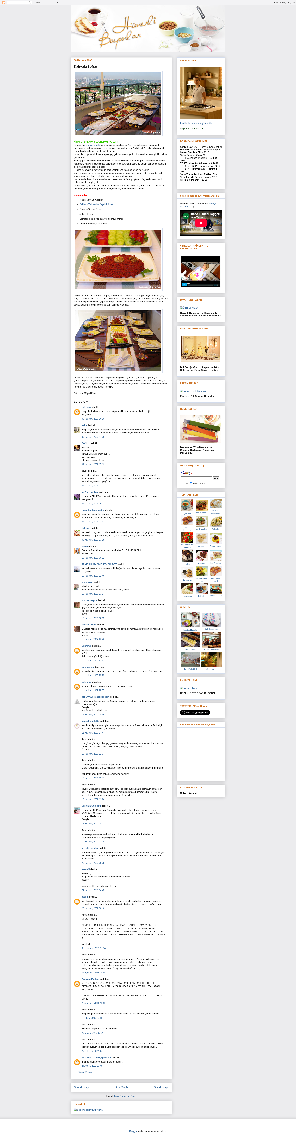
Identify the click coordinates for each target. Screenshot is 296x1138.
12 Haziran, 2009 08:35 (93, 714)
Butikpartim (88, 667)
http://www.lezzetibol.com (95, 697)
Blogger (133, 1131)
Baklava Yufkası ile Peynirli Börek (96, 204)
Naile (84, 425)
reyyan (85, 546)
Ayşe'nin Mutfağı (90, 979)
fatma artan (87, 582)
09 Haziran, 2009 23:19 (93, 539)
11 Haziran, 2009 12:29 (93, 639)
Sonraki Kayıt (82, 1087)
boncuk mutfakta (90, 721)
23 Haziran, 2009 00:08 (93, 863)
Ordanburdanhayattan (93, 510)
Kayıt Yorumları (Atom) (125, 1096)
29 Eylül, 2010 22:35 (92, 1051)
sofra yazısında (92, 145)
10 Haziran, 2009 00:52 (93, 557)
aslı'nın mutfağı (90, 492)
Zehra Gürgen (89, 624)
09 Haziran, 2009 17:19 (93, 464)
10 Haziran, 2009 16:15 (93, 618)
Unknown (86, 407)
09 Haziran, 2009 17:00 (93, 437)
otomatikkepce (89, 600)
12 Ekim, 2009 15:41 (92, 1018)
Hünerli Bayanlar (199, 483)
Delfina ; (86, 528)
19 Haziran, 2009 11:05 (93, 841)
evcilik (85, 896)
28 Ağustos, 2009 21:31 (93, 1003)
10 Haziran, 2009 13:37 (93, 594)
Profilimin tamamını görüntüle (196, 123)
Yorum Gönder (85, 1072)
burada (98, 298)
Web (186, 483)
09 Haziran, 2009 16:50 (93, 419)
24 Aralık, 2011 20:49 (92, 1066)
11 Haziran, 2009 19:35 (93, 690)
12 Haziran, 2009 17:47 (93, 732)
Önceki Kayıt (161, 1087)
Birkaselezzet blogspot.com (96, 1057)
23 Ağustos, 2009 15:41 (93, 972)
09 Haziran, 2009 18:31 (93, 503)
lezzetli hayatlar (90, 848)
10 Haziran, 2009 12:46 (93, 575)
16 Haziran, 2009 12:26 (93, 799)
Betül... (85, 443)
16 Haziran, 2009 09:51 (93, 778)
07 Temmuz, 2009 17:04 (94, 948)
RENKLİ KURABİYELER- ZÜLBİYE (99, 564)
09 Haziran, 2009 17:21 (93, 485)
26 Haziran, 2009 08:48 (93, 908)
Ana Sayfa (122, 1087)
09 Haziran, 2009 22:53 (93, 521)
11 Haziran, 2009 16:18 (93, 675)
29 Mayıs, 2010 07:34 (92, 1033)
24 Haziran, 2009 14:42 (93, 890)
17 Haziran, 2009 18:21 (93, 823)
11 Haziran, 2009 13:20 (93, 660)
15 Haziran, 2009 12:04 (93, 754)
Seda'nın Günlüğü (91, 806)
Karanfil (86, 869)
